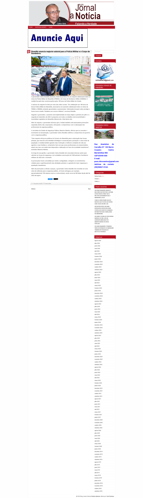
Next (89, 189)
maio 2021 (97, 406)
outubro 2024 (98, 298)
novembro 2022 (99, 359)
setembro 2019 (98, 459)
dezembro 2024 (99, 293)
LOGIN (50, 27)
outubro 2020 (98, 425)
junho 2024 (97, 309)
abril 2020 (97, 441)
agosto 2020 (98, 430)
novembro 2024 (99, 296)
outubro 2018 (98, 488)
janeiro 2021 (98, 417)
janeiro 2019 (98, 480)
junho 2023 (97, 340)
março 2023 (98, 348)
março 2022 (98, 380)
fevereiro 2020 (98, 446)
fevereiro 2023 (98, 351)
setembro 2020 (98, 427)
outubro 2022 (98, 362)
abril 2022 (97, 377)
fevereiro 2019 (98, 478)
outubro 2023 (98, 330)
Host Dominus (110, 496)
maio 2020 (97, 438)
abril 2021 (97, 409)
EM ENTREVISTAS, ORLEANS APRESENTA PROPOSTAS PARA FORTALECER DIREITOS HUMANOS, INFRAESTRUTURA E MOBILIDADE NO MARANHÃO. (104, 210)
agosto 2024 (98, 304)
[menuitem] (31, 27)
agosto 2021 (98, 399)
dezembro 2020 (99, 420)
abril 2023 (97, 346)
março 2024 (98, 317)
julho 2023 (97, 338)
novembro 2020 (99, 422)
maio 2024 (97, 312)
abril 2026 (97, 251)
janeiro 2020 (98, 449)
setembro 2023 (98, 333)
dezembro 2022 (99, 356)
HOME (31, 27)
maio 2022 (97, 375)
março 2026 (98, 253)
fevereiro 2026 (98, 256)
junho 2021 (97, 404)
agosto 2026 (98, 240)
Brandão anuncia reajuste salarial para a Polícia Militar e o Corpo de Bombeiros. (60, 52)
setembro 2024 (98, 301)
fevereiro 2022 (98, 383)
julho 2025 (97, 275)
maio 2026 (97, 248)
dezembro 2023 (99, 325)
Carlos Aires (48, 183)
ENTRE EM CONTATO (40, 27)
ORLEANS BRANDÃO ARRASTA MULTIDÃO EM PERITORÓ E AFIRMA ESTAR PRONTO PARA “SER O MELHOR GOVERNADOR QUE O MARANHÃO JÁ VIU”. (104, 194)
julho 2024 (97, 306)
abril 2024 (97, 314)
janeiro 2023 (98, 354)
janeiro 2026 (98, 259)
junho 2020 (97, 435)
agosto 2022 (98, 367)
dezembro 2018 (99, 483)
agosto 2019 (98, 462)
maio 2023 (97, 343)
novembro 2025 (99, 264)
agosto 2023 (98, 335)
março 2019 (98, 475)
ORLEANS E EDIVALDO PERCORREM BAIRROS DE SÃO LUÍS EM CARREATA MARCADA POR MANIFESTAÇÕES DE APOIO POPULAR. (104, 220)
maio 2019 (97, 470)
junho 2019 (97, 467)
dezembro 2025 (99, 261)
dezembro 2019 (99, 451)
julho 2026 (97, 243)
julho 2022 (97, 370)
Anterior (33, 189)
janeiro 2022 (98, 385)
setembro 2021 (98, 396)
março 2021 (98, 412)
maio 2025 (97, 280)
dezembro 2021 (99, 388)
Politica (96, 181)
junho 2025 (97, 277)
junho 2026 (97, 246)
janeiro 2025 (98, 290)
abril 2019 (97, 472)
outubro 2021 (98, 393)
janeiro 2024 (98, 322)
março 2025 (98, 285)
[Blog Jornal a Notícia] (71, 13)
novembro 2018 (99, 486)
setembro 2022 (98, 364)
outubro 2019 (98, 457)
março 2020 (98, 443)
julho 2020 (97, 433)
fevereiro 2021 (98, 414)
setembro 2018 (98, 491)
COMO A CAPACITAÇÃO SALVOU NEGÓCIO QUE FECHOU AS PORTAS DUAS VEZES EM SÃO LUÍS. (104, 202)
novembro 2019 (99, 454)
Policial (96, 178)
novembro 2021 (99, 391)
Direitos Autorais (95, 496)
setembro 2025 (98, 269)
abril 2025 (97, 282)
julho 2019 (97, 464)
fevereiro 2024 (98, 319)
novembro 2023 (99, 327)
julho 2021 (97, 401)
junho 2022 (97, 372)
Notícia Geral (98, 176)
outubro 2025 (98, 267)
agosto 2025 (98, 272)
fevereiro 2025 (98, 288)
